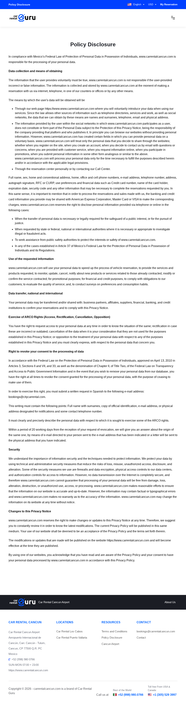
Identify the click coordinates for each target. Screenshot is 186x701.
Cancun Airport (110, 643)
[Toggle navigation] (170, 18)
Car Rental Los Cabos (69, 631)
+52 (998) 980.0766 (130, 694)
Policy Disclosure (112, 637)
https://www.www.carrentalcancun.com (69, 108)
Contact (141, 637)
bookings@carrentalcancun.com (156, 631)
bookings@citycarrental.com (27, 396)
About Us (170, 602)
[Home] (23, 18)
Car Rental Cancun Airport (53, 602)
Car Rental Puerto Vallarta (71, 637)
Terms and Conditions (114, 631)
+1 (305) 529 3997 (165, 694)
